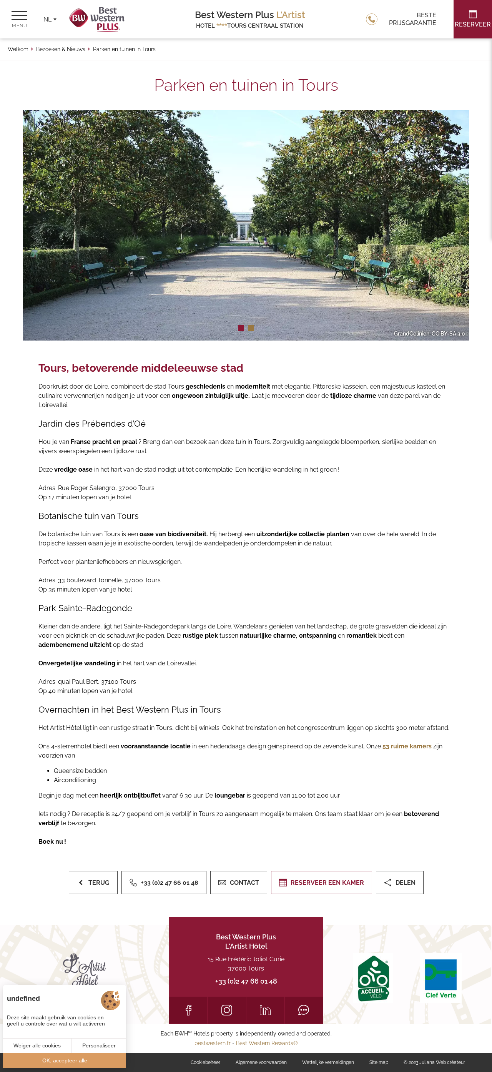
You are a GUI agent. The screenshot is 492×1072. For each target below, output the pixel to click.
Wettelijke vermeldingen (328, 1062)
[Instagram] (227, 1010)
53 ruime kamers (407, 746)
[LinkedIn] (265, 1010)
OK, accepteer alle (64, 1060)
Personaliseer (99, 1045)
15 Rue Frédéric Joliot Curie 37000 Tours (246, 964)
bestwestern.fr (212, 1043)
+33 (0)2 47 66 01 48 (246, 981)
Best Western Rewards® (267, 1043)
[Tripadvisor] (304, 1010)
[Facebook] (188, 1010)
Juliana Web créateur (442, 1062)
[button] (241, 328)
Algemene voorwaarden (261, 1062)
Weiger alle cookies (37, 1045)
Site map (378, 1062)
